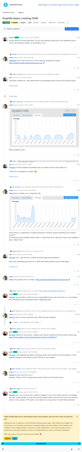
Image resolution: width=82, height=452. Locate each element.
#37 (78, 392)
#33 (78, 314)
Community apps (55, 5)
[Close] (77, 416)
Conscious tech (13, 86)
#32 (78, 294)
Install (76, 5)
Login (15, 438)
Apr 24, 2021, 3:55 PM (25, 254)
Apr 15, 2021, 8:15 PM (24, 77)
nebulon (11, 37)
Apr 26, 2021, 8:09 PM (31, 294)
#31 (79, 276)
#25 (78, 57)
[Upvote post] (75, 48)
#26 (78, 77)
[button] (3, 449)
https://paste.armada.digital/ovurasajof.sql (52, 280)
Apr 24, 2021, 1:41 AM (24, 164)
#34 (78, 332)
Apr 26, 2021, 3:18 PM (26, 276)
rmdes (11, 57)
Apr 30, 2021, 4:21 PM (30, 392)
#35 (78, 352)
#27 (78, 105)
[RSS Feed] (67, 22)
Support (15, 22)
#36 (78, 372)
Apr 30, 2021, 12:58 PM (26, 372)
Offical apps (42, 5)
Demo (65, 5)
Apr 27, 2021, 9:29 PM (30, 352)
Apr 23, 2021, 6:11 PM (26, 105)
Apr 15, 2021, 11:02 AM (26, 57)
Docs (71, 5)
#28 (78, 164)
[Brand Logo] (5, 4)
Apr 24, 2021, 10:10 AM (26, 190)
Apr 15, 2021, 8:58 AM (32, 37)
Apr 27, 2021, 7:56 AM (26, 314)
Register (8, 438)
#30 (78, 254)
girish (11, 294)
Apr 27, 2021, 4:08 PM (30, 332)
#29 (78, 190)
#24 (78, 37)
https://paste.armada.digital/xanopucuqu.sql (25, 63)
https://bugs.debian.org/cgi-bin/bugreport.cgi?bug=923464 (31, 337)
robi (10, 77)
